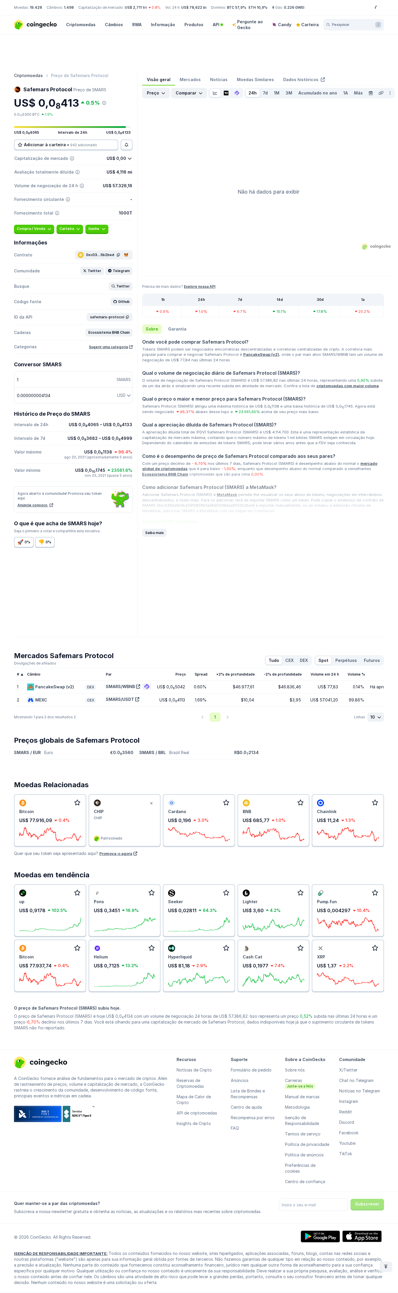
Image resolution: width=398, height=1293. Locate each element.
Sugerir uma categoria (108, 347)
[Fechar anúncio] (151, 803)
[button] (92, 271)
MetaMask (227, 494)
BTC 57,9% (236, 7)
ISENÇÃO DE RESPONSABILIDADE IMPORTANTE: (61, 1253)
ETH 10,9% (258, 7)
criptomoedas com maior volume (347, 385)
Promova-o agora (115, 853)
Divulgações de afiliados (35, 663)
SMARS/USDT (120, 699)
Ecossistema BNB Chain (165, 474)
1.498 (69, 7)
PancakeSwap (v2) (261, 354)
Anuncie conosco (32, 505)
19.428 (36, 7)
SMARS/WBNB (120, 686)
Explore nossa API (199, 286)
